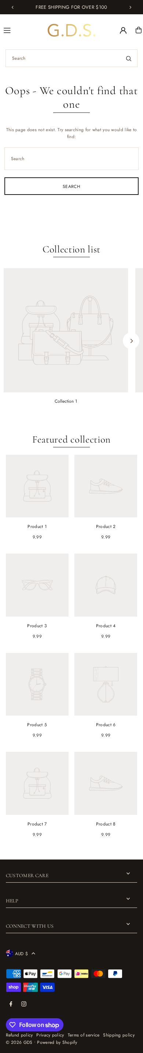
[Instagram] (23, 1004)
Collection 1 (66, 401)
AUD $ (21, 953)
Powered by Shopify (57, 1042)
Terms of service (84, 1035)
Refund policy (19, 1035)
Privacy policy (50, 1035)
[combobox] (72, 58)
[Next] (130, 7)
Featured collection (71, 439)
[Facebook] (11, 1004)
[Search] (129, 58)
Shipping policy (118, 1035)
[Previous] (12, 7)
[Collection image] (66, 330)
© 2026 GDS (19, 1042)
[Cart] (139, 30)
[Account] (123, 30)
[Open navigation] (22, 29)
